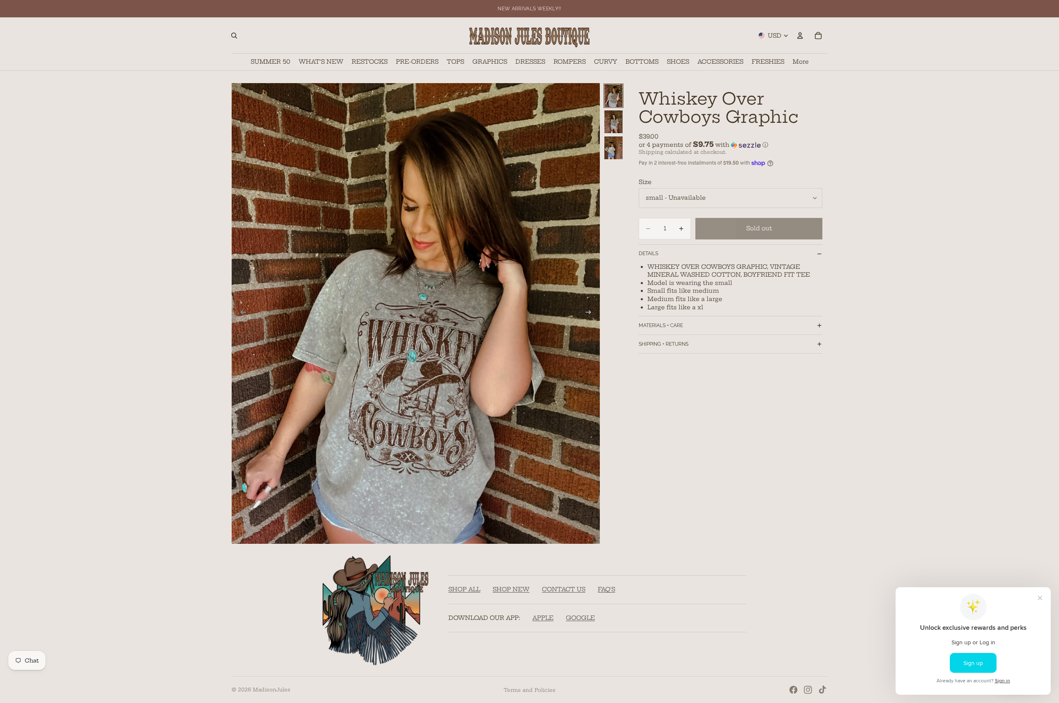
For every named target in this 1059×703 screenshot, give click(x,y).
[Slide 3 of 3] (613, 147)
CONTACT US (563, 589)
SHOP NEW (511, 589)
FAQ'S (606, 589)
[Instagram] (808, 690)
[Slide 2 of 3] (613, 121)
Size (645, 182)
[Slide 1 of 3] (613, 95)
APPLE (542, 617)
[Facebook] (793, 690)
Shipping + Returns (663, 344)
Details (648, 253)
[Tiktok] (822, 690)
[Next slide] (591, 313)
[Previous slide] (241, 313)
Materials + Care (661, 325)
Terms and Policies (530, 690)
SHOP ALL (464, 589)
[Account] (800, 35)
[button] (730, 145)
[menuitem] (800, 62)
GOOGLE (580, 617)
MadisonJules (271, 689)
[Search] (234, 35)
